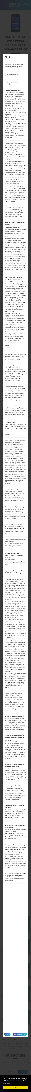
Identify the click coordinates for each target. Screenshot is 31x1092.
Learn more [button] (6, 1083)
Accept (7, 1034)
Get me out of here (20, 1034)
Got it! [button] (15, 1087)
